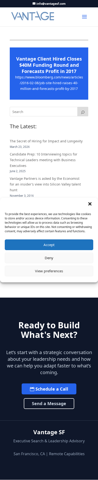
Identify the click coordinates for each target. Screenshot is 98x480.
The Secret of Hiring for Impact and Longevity (46, 141)
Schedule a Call (51, 389)
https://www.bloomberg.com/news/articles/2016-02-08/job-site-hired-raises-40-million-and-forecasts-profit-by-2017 (49, 83)
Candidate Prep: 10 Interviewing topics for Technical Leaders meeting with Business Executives (43, 160)
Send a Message (49, 403)
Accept (49, 244)
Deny (49, 257)
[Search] (82, 111)
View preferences (49, 270)
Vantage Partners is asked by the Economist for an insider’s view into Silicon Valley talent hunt (45, 184)
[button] (90, 204)
